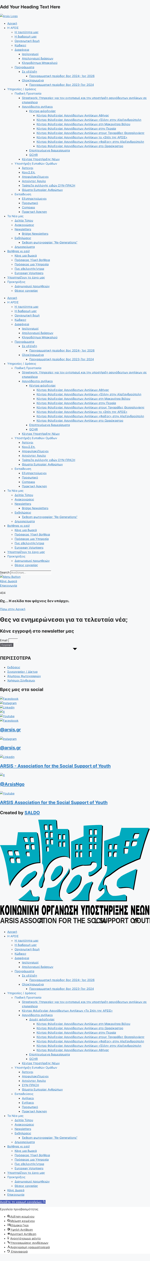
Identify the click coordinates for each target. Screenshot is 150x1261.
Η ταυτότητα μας (27, 32)
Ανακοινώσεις (24, 225)
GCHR (33, 155)
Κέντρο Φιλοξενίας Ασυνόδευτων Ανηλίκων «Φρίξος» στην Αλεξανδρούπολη (90, 141)
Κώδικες (20, 45)
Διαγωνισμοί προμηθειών (32, 286)
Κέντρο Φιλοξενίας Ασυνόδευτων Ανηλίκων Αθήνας (73, 115)
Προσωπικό (30, 203)
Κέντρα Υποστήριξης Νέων (41, 159)
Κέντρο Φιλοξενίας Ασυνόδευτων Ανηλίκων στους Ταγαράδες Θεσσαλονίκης (91, 133)
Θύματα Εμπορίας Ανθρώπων (42, 190)
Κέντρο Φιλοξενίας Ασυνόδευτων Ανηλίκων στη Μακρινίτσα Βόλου (83, 124)
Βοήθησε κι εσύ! (18, 251)
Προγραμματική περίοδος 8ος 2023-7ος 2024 (61, 85)
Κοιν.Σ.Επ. (28, 172)
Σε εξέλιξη (29, 71)
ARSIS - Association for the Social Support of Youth (55, 766)
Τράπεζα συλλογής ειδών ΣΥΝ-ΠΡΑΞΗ (48, 185)
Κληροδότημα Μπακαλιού (39, 63)
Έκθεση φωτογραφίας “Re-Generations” (49, 242)
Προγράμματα (24, 67)
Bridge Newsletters (35, 233)
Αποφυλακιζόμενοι (35, 177)
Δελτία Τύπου (24, 220)
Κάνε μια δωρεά (26, 255)
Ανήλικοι (28, 1098)
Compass (28, 207)
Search (5, 572)
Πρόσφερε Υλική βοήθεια (32, 260)
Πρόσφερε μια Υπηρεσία (32, 264)
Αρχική (12, 23)
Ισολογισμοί (30, 54)
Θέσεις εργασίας (26, 290)
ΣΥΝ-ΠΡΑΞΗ (30, 1085)
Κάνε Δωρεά (15, 1190)
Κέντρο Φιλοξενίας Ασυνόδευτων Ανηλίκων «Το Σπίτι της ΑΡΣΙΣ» (67, 1010)
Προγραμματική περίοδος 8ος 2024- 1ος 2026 (62, 76)
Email (4, 640)
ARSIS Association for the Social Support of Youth (54, 802)
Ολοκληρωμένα (33, 80)
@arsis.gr (10, 729)
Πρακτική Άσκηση (34, 212)
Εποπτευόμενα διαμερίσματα (49, 150)
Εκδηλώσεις (23, 238)
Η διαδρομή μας (26, 36)
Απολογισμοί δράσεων (37, 58)
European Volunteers (29, 273)
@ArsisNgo (12, 784)
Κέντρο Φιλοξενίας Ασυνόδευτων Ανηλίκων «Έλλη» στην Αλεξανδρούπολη (89, 120)
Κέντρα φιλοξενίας (42, 111)
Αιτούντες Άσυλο (34, 181)
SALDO (32, 812)
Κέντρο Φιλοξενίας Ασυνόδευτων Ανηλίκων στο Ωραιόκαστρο (80, 146)
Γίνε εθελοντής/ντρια (29, 268)
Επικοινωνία (15, 1194)
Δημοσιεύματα (25, 247)
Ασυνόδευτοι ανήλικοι (37, 106)
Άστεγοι (27, 168)
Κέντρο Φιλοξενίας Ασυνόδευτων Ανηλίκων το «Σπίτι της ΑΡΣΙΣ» (82, 137)
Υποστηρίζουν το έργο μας (26, 277)
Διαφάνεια (22, 49)
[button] (23, 1202)
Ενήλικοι (28, 1102)
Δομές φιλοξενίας (42, 1019)
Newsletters (23, 229)
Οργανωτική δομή (27, 41)
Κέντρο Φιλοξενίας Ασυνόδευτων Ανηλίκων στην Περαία (76, 128)
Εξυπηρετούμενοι (34, 198)
